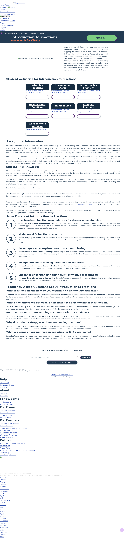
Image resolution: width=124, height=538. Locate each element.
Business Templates (7, 415)
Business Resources (7, 413)
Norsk (2, 509)
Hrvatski (3, 525)
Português (4, 491)
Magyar (3, 523)
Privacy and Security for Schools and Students (17, 450)
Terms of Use (5, 446)
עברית (2, 493)
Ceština (3, 518)
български (4, 528)
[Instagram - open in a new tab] (1, 466)
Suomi (2, 507)
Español (3, 480)
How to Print (5, 387)
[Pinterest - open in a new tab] (1, 472)
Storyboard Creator (7, 385)
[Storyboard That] (19, 3)
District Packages (6, 426)
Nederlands (4, 489)
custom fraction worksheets (86, 204)
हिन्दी (1, 498)
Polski (2, 514)
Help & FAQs (4, 383)
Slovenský (4, 521)
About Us (3, 394)
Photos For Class (6, 404)
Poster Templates (6, 437)
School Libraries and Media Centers (13, 428)
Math (71, 350)
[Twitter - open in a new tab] (1, 469)
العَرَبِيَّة (2, 496)
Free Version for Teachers (9, 424)
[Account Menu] (5, 16)
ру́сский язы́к (5, 500)
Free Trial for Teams (7, 411)
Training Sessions (6, 430)
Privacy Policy (5, 448)
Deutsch (3, 484)
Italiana (3, 487)
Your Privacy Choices (8, 455)
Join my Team (5, 417)
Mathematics (23, 33)
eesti (2, 537)
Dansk (2, 503)
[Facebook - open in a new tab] (1, 463)
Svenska (3, 505)
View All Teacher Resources (62, 362)
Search (85, 357)
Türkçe (2, 512)
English (3, 477)
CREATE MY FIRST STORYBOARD (62, 375)
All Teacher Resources (11, 33)
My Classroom (5, 402)
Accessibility (4, 453)
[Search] (11, 7)
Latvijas (3, 534)
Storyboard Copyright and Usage (12, 443)
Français (3, 482)
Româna (3, 516)
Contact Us (4, 396)
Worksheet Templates (8, 435)
